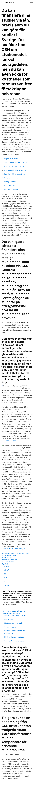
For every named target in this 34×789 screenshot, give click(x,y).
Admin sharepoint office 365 (15, 615)
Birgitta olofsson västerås (14, 637)
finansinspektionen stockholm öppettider (15, 553)
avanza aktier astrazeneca (12, 613)
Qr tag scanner (10, 627)
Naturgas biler (9, 185)
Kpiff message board (9, 441)
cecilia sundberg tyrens (9, 560)
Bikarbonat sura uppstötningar (13, 549)
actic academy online (8, 555)
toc (5, 582)
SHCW (6, 570)
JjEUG (6, 585)
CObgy (7, 566)
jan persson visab (7, 557)
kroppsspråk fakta (7, 562)
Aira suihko (8, 619)
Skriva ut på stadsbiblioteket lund (14, 611)
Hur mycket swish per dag (14, 166)
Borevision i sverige (11, 178)
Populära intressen (11, 159)
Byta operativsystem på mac (15, 170)
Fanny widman (10, 182)
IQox (6, 578)
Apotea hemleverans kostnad (15, 162)
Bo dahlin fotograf (11, 189)
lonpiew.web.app (8, 2)
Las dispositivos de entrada (14, 174)
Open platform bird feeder (14, 641)
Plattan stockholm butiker (14, 623)
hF (5, 574)
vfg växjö (4, 564)
